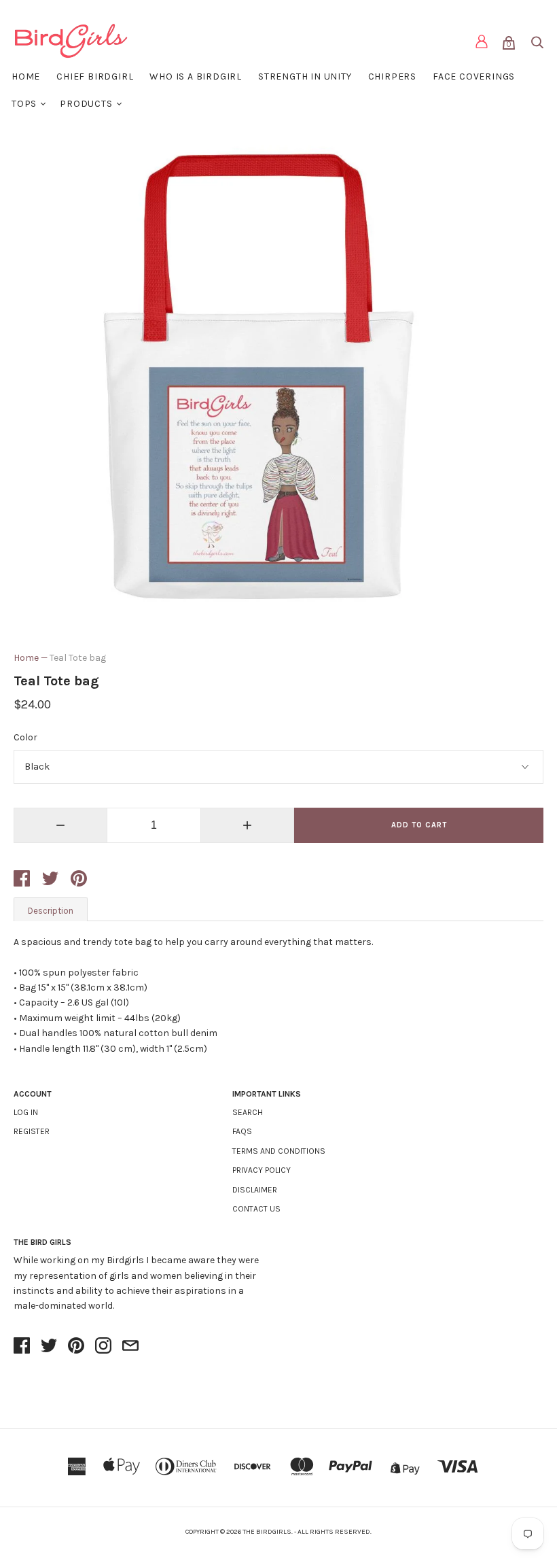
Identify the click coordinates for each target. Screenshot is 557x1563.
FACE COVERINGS (474, 76)
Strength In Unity (305, 76)
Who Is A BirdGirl (195, 76)
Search (247, 1112)
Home (26, 76)
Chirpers (392, 76)
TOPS (24, 103)
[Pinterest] (76, 1346)
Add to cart (419, 825)
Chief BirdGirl (94, 76)
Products (86, 103)
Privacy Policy (261, 1170)
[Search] (536, 45)
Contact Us (256, 1209)
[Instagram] (103, 1346)
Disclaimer (254, 1190)
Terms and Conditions (278, 1151)
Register (32, 1131)
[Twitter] (49, 1346)
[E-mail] (130, 1346)
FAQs (242, 1131)
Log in (26, 1112)
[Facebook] (22, 1346)
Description (50, 911)
